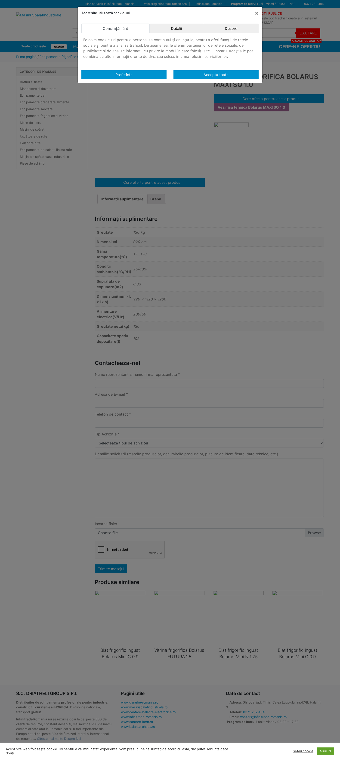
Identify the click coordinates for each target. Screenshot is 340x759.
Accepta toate (216, 74)
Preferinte (124, 74)
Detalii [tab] (176, 28)
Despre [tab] (231, 28)
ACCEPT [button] (325, 751)
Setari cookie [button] (303, 751)
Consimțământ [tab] (115, 28)
